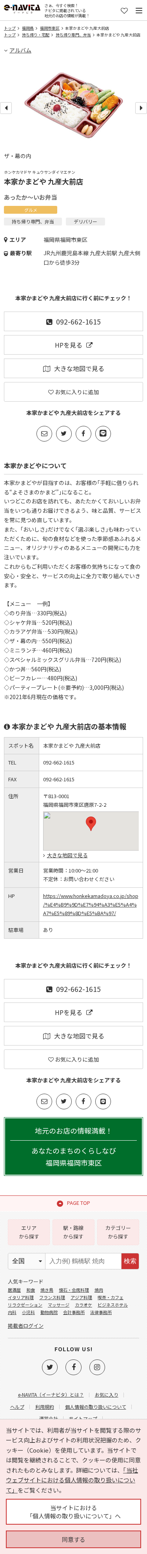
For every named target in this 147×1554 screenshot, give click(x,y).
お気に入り (106, 1394)
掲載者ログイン (26, 1325)
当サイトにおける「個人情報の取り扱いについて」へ (74, 1512)
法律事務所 (101, 1312)
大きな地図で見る (79, 368)
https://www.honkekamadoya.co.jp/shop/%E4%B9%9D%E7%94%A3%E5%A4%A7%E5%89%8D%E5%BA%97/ (90, 904)
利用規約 (44, 1406)
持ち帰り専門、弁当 (73, 35)
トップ (10, 28)
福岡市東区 (50, 28)
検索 (130, 1261)
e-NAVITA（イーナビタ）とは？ (51, 1394)
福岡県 (28, 28)
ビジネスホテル (113, 1305)
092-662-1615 (78, 321)
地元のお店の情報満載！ (73, 1146)
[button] (91, 823)
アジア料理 (81, 1297)
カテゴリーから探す (118, 1232)
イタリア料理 (21, 1297)
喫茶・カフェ (110, 1297)
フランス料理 (52, 1297)
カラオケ (83, 1305)
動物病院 (49, 1312)
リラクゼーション (25, 1305)
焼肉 (98, 1290)
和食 (30, 1290)
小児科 (28, 1312)
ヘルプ (17, 1406)
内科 (12, 1312)
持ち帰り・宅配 (35, 35)
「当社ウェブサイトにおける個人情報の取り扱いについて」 (72, 1480)
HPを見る (68, 345)
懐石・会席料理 (74, 1290)
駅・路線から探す (73, 1232)
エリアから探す (29, 1232)
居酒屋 (14, 1290)
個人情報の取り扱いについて (95, 1406)
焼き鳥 (46, 1290)
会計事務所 (74, 1312)
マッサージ (58, 1305)
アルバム (20, 50)
